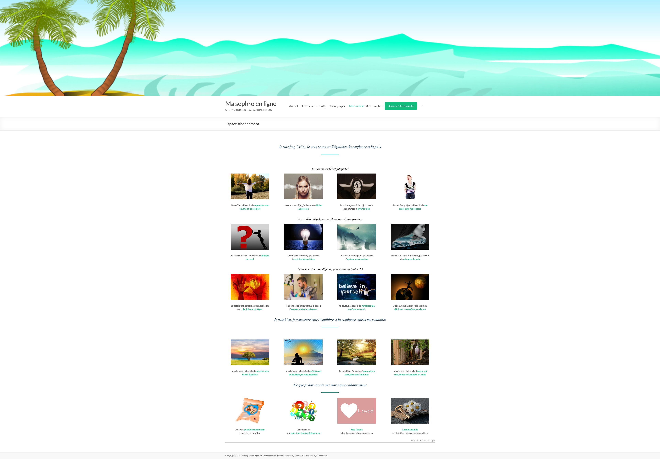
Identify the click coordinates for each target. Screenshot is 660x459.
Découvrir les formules (401, 105)
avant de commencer (254, 429)
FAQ (322, 105)
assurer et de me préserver (304, 309)
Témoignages (337, 105)
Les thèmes (308, 105)
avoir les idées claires (304, 259)
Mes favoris (357, 429)
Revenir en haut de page (423, 440)
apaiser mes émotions (357, 259)
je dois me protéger (252, 309)
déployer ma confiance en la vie (410, 309)
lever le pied (364, 208)
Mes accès (355, 105)
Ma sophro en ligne (250, 103)
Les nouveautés (410, 429)
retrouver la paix (411, 259)
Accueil (293, 105)
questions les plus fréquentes (305, 433)
